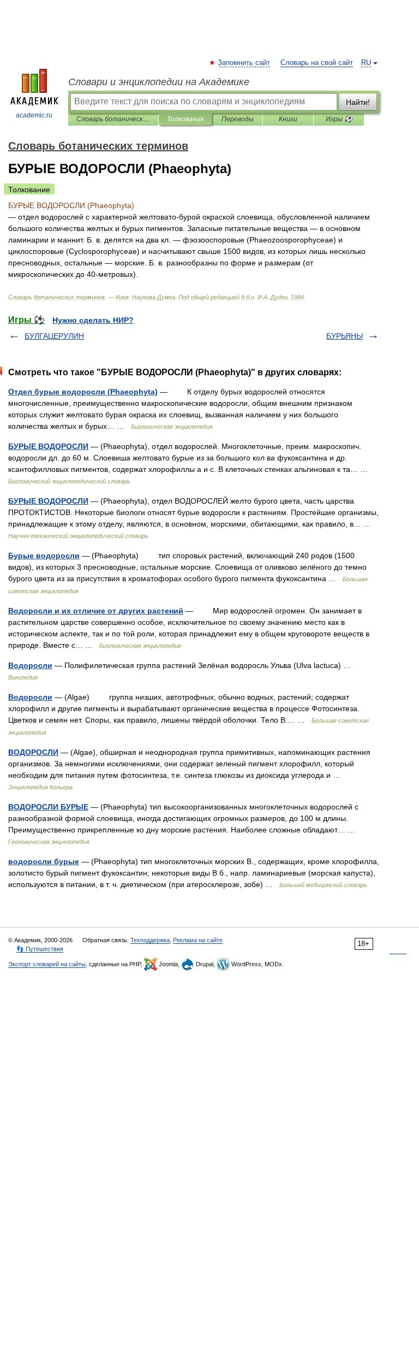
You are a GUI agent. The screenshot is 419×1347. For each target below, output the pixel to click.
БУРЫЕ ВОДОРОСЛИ (48, 446)
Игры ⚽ (339, 119)
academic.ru (34, 115)
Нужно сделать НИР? (93, 320)
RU (366, 63)
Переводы (238, 119)
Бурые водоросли (44, 555)
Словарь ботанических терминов (113, 119)
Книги (288, 119)
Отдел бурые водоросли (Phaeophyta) (83, 391)
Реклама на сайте (198, 940)
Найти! (358, 102)
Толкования (185, 119)
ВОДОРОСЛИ (33, 752)
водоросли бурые (43, 861)
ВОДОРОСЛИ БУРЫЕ (48, 806)
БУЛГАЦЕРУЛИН (54, 336)
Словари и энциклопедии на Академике (158, 81)
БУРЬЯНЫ (344, 336)
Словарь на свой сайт (316, 63)
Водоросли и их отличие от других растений (95, 610)
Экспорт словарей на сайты (47, 964)
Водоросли (30, 665)
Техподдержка (150, 940)
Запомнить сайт (244, 63)
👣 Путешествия (39, 949)
